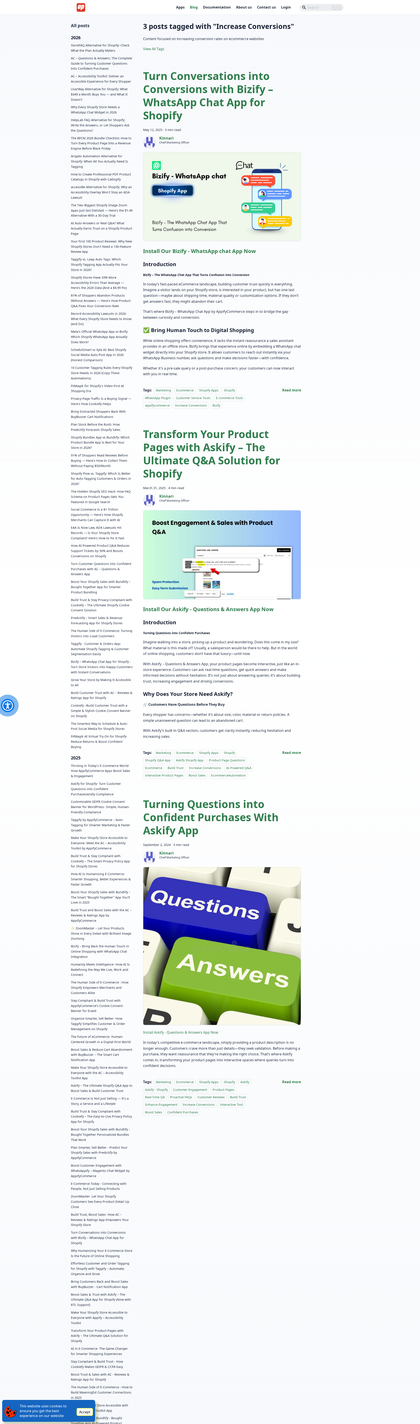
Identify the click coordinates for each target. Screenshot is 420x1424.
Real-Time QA (155, 1097)
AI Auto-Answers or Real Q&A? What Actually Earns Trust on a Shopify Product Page (101, 228)
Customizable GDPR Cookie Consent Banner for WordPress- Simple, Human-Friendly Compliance (100, 807)
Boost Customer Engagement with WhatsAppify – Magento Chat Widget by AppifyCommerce (100, 1170)
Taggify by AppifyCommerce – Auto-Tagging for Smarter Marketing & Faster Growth (100, 825)
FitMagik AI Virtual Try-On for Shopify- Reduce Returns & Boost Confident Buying (99, 741)
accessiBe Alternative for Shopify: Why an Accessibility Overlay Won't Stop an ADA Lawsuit (101, 192)
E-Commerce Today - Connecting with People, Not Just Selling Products (98, 1186)
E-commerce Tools (229, 398)
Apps (180, 7)
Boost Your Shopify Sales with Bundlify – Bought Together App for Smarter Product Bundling (100, 587)
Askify (244, 1082)
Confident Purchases (182, 1112)
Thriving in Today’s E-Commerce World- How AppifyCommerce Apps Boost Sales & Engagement (100, 770)
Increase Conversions (191, 405)
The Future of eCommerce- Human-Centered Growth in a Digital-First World (101, 1039)
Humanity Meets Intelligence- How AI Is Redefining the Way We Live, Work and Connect (100, 969)
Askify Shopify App (189, 760)
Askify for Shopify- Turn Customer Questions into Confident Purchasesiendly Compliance (96, 789)
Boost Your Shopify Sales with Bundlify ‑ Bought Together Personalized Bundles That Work (100, 1134)
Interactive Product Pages (164, 775)
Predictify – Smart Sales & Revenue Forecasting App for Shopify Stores (96, 620)
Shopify (229, 390)
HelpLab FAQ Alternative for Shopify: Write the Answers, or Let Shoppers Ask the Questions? (100, 125)
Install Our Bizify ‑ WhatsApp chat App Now (199, 251)
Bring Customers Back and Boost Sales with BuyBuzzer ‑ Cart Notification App (99, 1284)
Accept (84, 1412)
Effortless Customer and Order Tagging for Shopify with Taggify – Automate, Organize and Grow (100, 1268)
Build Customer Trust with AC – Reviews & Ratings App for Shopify (102, 695)
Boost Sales (197, 775)
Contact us (266, 7)
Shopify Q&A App (158, 760)
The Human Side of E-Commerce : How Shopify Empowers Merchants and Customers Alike (99, 987)
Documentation (217, 7)
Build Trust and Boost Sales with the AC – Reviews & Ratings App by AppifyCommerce (101, 915)
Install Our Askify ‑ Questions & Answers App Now (208, 609)
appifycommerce (157, 405)
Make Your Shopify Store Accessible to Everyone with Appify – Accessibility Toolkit (99, 1317)
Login (286, 7)
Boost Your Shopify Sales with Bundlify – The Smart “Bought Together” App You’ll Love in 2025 (100, 897)
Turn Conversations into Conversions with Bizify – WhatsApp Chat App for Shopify (98, 1237)
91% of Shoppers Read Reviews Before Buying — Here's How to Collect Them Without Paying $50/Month (99, 460)
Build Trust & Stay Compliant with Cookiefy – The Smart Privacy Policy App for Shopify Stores (100, 861)
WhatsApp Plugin (158, 398)
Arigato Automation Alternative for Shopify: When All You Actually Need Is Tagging (99, 161)
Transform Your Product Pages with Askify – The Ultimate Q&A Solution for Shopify (99, 1335)
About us (244, 7)
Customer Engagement (190, 1090)
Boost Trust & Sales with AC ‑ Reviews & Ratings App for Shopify (100, 1377)
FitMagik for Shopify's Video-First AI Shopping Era (97, 388)
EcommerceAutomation (228, 775)
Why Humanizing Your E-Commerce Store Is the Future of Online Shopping (101, 1253)
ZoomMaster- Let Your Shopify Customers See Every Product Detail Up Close (100, 1201)
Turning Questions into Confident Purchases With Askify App (211, 817)
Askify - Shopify (156, 1090)
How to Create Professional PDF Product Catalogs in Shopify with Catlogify (101, 176)
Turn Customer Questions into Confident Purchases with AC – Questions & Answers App (101, 569)
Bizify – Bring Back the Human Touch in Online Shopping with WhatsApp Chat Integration (100, 951)
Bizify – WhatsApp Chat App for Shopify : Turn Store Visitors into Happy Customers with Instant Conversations (102, 667)
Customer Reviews (211, 1097)
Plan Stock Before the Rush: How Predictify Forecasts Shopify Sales (95, 427)
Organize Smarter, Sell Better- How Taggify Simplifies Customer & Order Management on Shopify (98, 1023)
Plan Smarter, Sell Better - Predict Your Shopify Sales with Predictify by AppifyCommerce (99, 1152)
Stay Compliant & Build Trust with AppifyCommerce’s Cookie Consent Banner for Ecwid (97, 1005)
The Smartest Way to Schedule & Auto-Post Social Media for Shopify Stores (99, 726)
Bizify (216, 405)
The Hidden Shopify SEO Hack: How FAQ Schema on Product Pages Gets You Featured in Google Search (101, 496)
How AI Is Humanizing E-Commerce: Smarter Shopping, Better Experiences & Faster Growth (101, 879)
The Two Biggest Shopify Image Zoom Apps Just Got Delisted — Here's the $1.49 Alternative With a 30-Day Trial (102, 210)
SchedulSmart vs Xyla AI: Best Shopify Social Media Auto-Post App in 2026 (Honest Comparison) (98, 354)
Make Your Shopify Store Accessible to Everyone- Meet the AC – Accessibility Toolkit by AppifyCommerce (99, 843)
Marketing (163, 390)
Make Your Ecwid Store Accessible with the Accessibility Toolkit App (99, 1408)
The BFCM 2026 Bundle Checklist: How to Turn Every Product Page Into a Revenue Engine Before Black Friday (101, 143)
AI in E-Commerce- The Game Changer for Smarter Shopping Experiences (99, 1351)
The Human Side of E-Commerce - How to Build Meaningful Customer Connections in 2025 (102, 1392)
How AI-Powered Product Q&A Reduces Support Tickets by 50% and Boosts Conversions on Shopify (100, 550)
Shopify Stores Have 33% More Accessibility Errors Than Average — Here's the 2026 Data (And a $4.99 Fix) (99, 282)
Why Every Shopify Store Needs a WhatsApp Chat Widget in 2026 (95, 109)
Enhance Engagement (161, 1104)
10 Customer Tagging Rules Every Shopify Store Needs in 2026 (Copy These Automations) (101, 373)
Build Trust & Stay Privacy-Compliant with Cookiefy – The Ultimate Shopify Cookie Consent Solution (101, 605)
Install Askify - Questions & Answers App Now (180, 1032)
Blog (194, 7)
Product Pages (223, 1090)
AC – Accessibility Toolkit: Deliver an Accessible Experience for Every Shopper (101, 78)
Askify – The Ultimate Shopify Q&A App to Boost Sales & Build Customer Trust (101, 1088)
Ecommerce (185, 390)
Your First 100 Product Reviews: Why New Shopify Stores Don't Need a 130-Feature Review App (101, 246)
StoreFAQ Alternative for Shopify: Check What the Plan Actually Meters (100, 48)
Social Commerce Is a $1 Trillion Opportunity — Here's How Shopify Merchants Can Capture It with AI (97, 514)
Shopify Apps (209, 390)
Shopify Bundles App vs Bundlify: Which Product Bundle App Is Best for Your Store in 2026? (100, 442)
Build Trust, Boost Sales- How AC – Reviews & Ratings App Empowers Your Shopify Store (100, 1219)
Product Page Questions (227, 760)
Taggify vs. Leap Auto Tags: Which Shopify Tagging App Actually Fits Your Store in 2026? (99, 264)
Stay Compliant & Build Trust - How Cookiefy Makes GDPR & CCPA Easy (97, 1364)
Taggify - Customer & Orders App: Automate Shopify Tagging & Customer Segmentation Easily (100, 649)
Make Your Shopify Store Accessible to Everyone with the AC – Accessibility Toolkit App (99, 1072)
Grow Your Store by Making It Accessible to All (101, 682)
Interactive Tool (231, 1104)
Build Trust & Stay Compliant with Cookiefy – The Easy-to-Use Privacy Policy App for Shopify (101, 1116)
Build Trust (176, 768)
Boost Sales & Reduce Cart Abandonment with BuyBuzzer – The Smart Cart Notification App (101, 1054)
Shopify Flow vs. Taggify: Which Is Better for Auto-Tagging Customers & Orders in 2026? (101, 478)
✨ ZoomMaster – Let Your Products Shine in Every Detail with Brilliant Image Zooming (101, 933)
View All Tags (153, 48)
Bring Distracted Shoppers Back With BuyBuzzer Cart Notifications (98, 414)
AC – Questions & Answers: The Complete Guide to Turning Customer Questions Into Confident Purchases (101, 63)
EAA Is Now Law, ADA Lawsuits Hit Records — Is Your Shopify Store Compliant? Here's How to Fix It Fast (97, 532)
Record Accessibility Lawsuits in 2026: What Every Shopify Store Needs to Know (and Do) (101, 318)
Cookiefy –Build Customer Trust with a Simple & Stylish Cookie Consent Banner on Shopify (101, 710)
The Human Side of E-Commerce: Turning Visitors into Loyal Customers (101, 633)
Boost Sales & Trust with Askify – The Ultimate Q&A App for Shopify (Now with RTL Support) (101, 1299)
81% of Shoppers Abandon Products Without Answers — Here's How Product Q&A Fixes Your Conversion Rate (101, 300)
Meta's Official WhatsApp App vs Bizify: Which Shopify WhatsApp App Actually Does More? (99, 336)
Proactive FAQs (181, 1097)
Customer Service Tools (193, 398)
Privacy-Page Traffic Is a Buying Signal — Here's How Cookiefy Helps (101, 401)
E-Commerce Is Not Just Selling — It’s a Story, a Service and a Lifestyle (100, 1101)
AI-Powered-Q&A (238, 768)
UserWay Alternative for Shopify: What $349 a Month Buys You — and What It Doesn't (99, 94)
